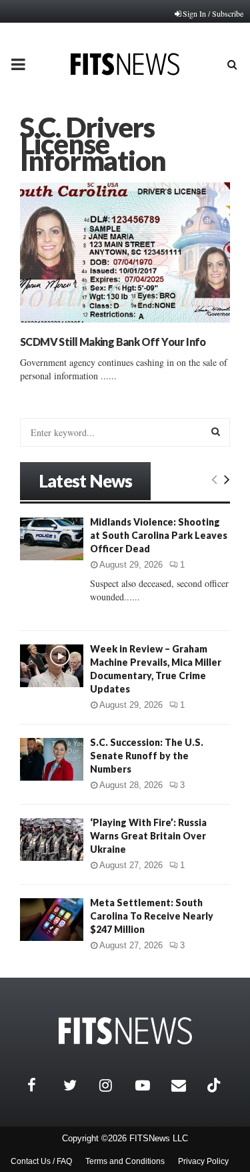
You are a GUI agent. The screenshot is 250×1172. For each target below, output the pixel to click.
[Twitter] (78, 1085)
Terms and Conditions (125, 1161)
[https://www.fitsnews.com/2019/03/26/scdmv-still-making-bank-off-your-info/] (125, 252)
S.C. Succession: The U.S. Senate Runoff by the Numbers (146, 756)
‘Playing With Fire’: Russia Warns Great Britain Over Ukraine (148, 836)
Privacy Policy (203, 1161)
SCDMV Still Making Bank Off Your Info (113, 341)
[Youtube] (150, 1085)
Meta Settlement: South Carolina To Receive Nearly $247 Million (151, 916)
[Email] (186, 1085)
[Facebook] (42, 1085)
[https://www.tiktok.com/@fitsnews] (215, 1085)
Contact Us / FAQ (41, 1161)
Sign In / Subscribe (213, 13)
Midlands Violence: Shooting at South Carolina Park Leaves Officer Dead (158, 535)
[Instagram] (114, 1085)
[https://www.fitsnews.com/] (125, 1030)
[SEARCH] (215, 431)
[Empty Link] (214, 479)
